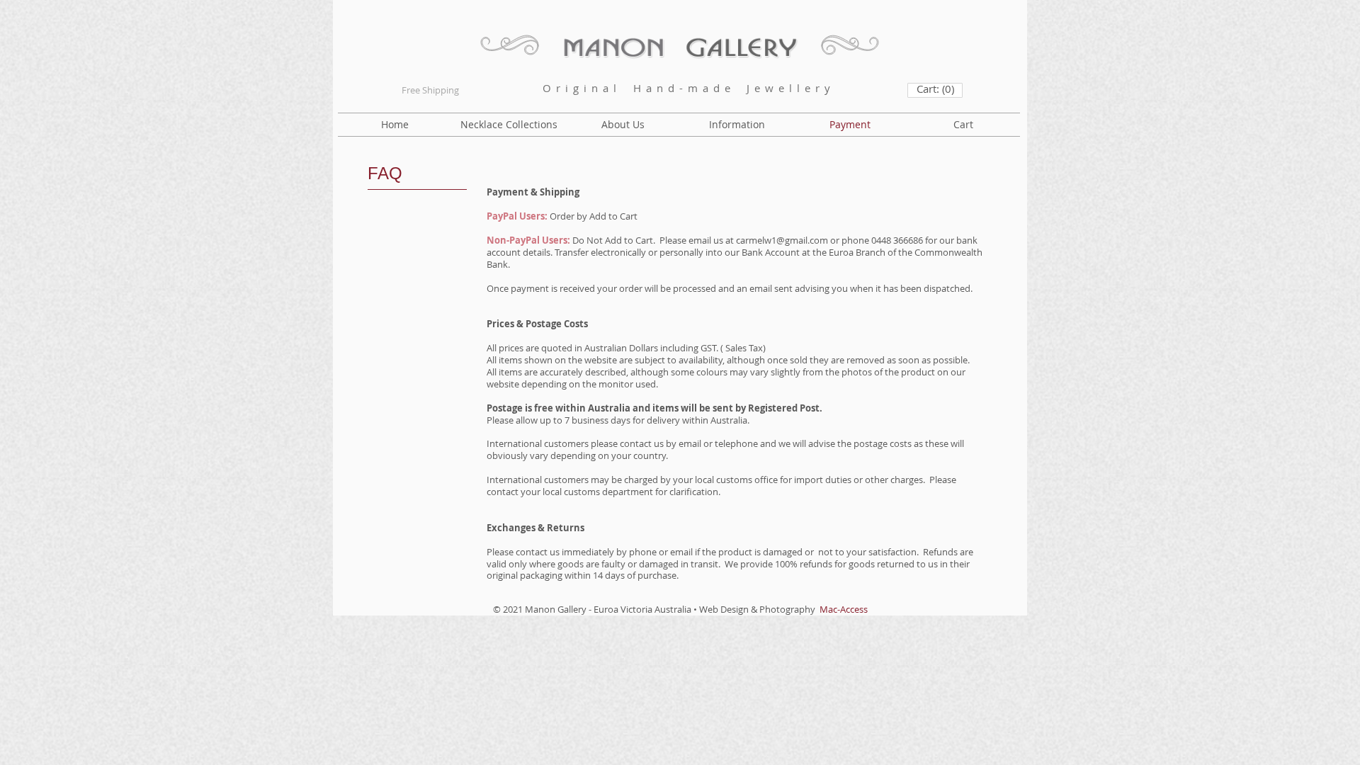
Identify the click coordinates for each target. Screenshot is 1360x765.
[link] (935, 90)
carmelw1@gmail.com (782, 240)
